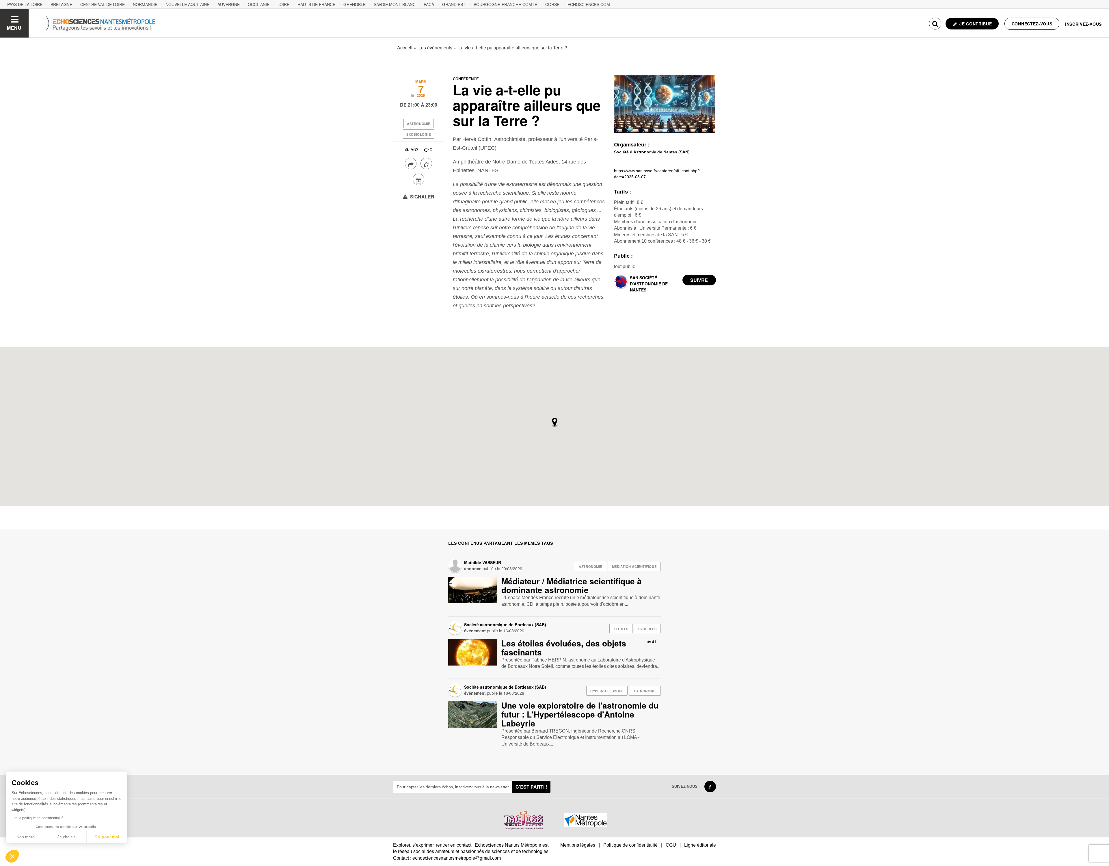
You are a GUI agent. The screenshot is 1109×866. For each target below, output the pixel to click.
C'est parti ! (531, 786)
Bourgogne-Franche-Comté (505, 4)
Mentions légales (577, 845)
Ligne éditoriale (700, 845)
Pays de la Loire (24, 4)
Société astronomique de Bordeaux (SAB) (505, 624)
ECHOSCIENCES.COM (588, 4)
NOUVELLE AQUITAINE (187, 4)
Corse (552, 4)
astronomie (418, 123)
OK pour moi (106, 837)
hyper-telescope (606, 691)
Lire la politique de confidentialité (38, 818)
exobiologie (418, 134)
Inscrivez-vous (1083, 24)
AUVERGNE (228, 4)
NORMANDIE (145, 4)
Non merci (25, 837)
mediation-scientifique (634, 566)
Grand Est (454, 4)
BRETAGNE (61, 4)
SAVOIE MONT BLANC (395, 4)
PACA (429, 4)
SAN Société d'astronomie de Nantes (649, 284)
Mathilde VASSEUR (482, 562)
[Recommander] (426, 163)
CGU (671, 845)
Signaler (421, 196)
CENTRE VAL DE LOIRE (102, 4)
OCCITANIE (258, 4)
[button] (12, 856)
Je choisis (66, 837)
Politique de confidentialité (630, 845)
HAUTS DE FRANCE (316, 4)
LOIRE (283, 4)
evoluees (647, 629)
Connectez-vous (1032, 24)
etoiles (621, 629)
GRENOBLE (354, 4)
